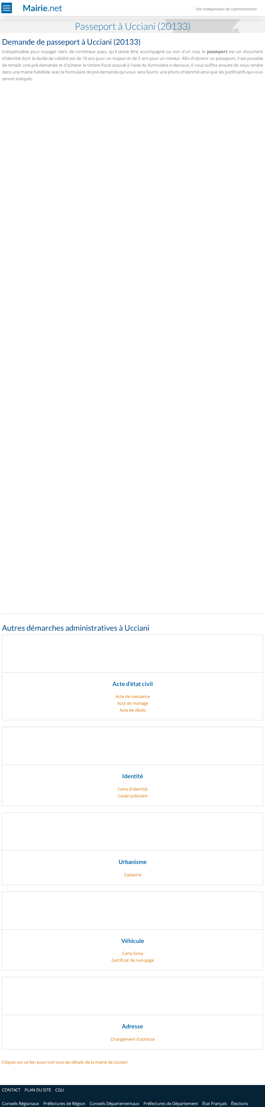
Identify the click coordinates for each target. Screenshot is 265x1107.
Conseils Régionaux (20, 1103)
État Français (214, 1103)
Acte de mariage (132, 703)
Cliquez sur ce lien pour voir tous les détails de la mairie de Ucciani (64, 1062)
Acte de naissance (133, 696)
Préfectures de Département (170, 1103)
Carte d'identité (132, 789)
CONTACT (11, 1090)
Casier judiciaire (132, 796)
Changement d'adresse (133, 1039)
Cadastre (132, 875)
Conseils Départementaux (114, 1103)
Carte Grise (132, 953)
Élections (239, 1103)
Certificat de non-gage (132, 960)
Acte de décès (133, 710)
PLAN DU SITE (38, 1090)
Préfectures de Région (64, 1103)
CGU (59, 1090)
